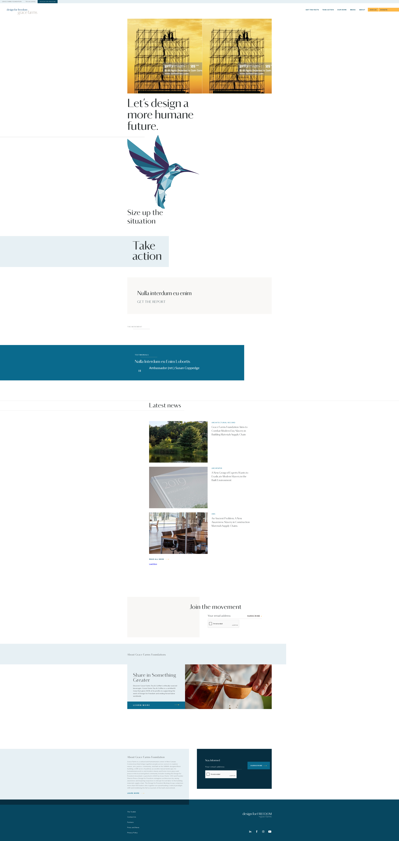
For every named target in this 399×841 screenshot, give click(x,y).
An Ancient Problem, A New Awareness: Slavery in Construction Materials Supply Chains (231, 522)
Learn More (133, 793)
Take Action (328, 10)
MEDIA (353, 10)
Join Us (373, 10)
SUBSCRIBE (253, 616)
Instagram (263, 832)
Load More (153, 564)
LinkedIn (250, 832)
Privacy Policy (132, 833)
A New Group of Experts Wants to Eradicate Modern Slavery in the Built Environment (230, 477)
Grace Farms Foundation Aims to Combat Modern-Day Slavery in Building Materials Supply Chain (229, 431)
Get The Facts (312, 10)
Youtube (270, 832)
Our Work (342, 10)
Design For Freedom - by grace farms (22, 12)
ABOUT (362, 10)
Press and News (133, 827)
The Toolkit (131, 812)
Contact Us (131, 817)
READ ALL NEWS (156, 559)
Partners (130, 822)
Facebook (257, 832)
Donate (383, 10)
